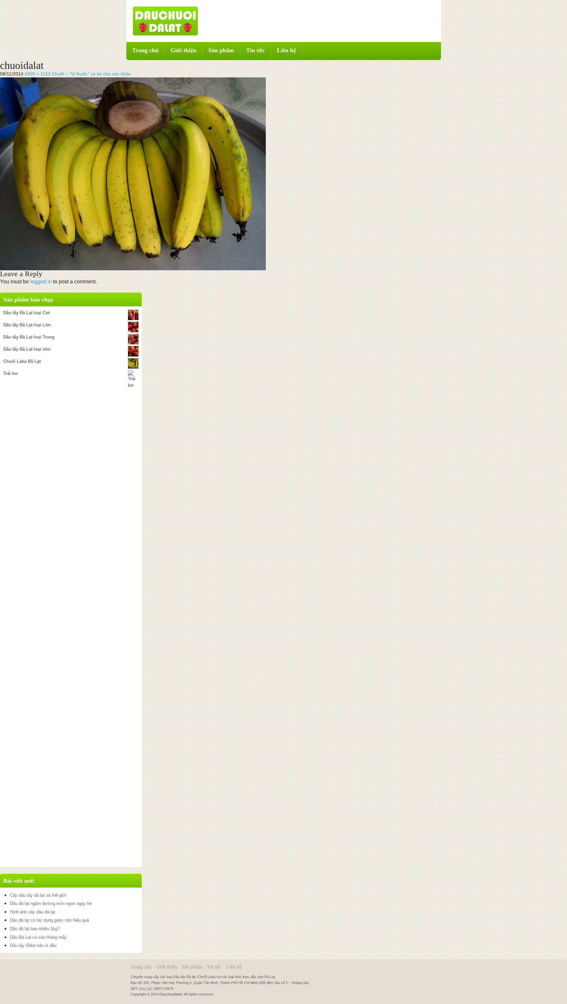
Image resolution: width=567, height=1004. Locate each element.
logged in (41, 281)
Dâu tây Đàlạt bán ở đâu (33, 945)
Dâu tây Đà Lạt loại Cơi (26, 312)
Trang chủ (145, 50)
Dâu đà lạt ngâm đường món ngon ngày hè (51, 903)
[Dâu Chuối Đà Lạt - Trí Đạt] (165, 20)
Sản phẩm (221, 50)
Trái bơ (10, 373)
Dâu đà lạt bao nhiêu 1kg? (34, 928)
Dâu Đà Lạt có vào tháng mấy (38, 937)
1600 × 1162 (38, 73)
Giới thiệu (183, 50)
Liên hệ (286, 50)
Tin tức (255, 50)
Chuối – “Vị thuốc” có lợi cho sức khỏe (91, 73)
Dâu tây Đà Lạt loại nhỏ (27, 349)
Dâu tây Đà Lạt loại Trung (28, 337)
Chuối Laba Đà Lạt (22, 361)
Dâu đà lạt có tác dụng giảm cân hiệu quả (49, 920)
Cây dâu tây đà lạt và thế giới (38, 895)
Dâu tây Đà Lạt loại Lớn (27, 324)
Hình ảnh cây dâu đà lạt (32, 912)
